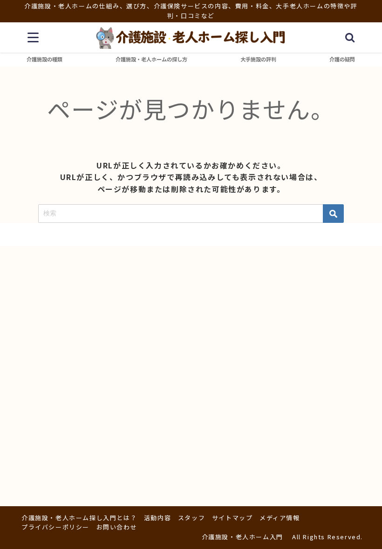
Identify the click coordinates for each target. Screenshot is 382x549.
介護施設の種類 (44, 59)
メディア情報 (279, 517)
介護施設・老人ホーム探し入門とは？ (79, 517)
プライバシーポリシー (55, 526)
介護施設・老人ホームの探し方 (151, 59)
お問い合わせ (116, 526)
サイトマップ (232, 517)
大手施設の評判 (258, 59)
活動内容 (157, 517)
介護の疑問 (342, 59)
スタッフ (191, 517)
